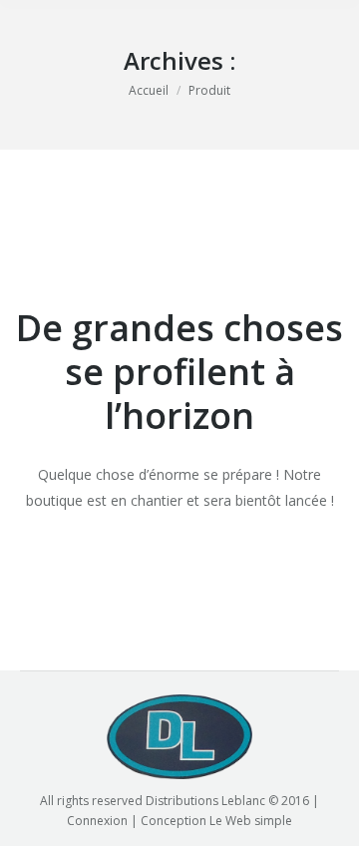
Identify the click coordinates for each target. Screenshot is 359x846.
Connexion (97, 820)
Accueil (149, 90)
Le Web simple (250, 820)
